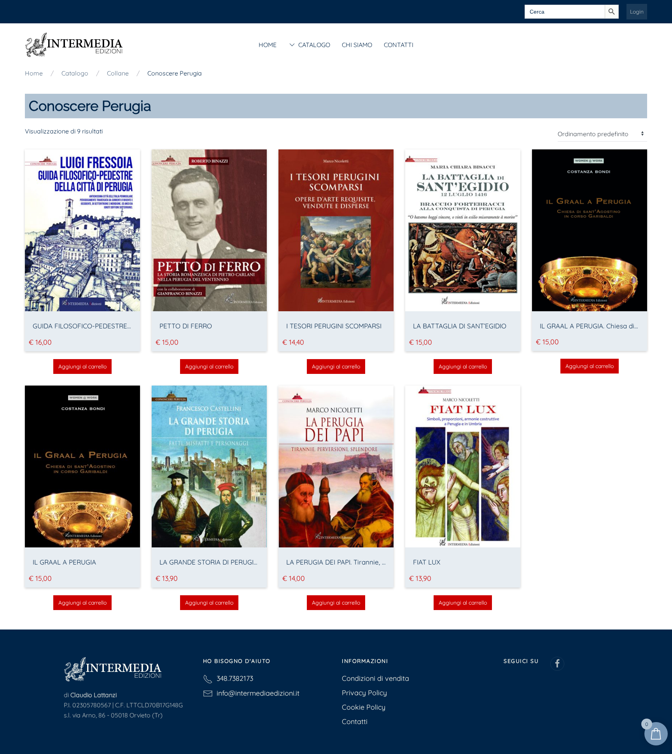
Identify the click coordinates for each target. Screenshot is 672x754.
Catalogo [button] (314, 45)
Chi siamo (357, 45)
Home (267, 45)
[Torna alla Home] (73, 44)
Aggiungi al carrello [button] (82, 366)
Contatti (398, 45)
